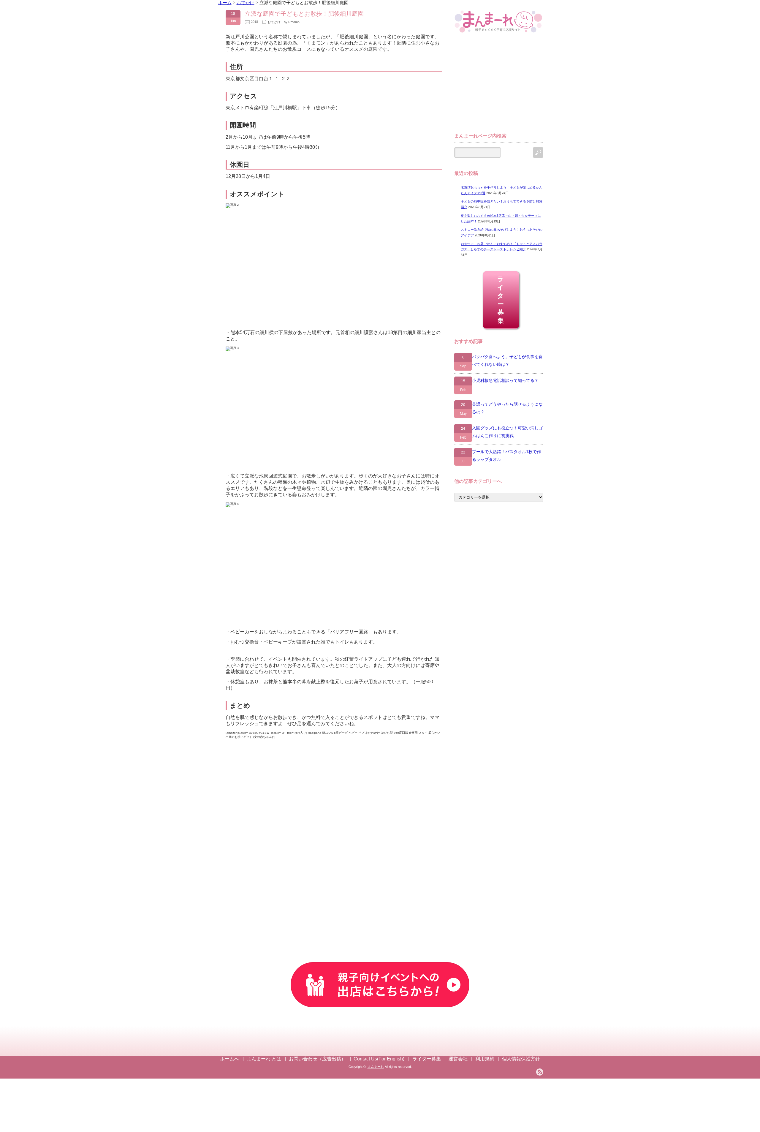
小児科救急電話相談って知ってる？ (505, 380)
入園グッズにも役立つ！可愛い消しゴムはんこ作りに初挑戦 (507, 432)
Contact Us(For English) (379, 1058)
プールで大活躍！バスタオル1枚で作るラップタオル (506, 455)
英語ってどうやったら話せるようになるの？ (507, 408)
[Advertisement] (498, 85)
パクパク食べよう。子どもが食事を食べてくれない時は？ (507, 360)
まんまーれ (376, 1066)
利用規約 (484, 1058)
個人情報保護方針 (521, 1058)
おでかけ (274, 22)
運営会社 (458, 1058)
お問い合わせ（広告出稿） (317, 1058)
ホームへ (229, 1058)
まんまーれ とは (264, 1058)
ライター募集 (501, 300)
